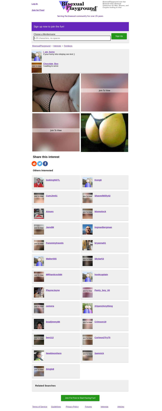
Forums (88, 407)
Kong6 (98, 180)
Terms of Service (39, 407)
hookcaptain (101, 274)
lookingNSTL (53, 180)
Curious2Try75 (102, 337)
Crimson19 (100, 322)
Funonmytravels (55, 243)
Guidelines (56, 407)
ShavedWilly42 (102, 196)
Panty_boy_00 (102, 290)
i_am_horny (49, 52)
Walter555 (51, 259)
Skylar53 (99, 259)
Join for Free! (38, 10)
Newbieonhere (54, 353)
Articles (120, 407)
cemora (50, 306)
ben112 (50, 337)
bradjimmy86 (53, 322)
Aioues (50, 211)
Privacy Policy (72, 407)
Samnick (99, 353)
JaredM (50, 227)
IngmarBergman (103, 227)
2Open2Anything (104, 306)
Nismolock (100, 211)
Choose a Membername (44, 34)
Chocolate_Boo (50, 64)
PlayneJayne (53, 290)
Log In (35, 4)
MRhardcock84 (54, 274)
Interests (104, 407)
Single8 (50, 369)
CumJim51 (51, 196)
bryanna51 (100, 243)
